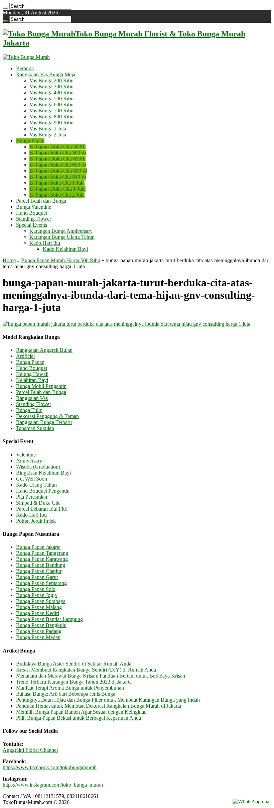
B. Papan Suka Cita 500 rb (57, 153)
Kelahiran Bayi (32, 380)
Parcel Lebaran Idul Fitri (41, 509)
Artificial (25, 356)
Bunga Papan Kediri (37, 613)
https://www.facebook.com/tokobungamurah (50, 767)
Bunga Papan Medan (38, 637)
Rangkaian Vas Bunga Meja (45, 74)
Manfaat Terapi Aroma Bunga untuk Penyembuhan (70, 688)
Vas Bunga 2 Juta (47, 134)
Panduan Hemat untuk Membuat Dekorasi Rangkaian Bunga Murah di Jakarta (98, 706)
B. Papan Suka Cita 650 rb (57, 165)
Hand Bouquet (31, 213)
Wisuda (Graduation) (38, 467)
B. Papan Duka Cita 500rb (57, 146)
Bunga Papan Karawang (42, 559)
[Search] (5, 8)
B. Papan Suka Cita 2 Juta (57, 195)
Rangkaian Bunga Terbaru (44, 422)
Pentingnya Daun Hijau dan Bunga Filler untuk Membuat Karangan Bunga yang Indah (108, 700)
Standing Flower (33, 219)
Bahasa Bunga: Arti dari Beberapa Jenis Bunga (65, 694)
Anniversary (29, 461)
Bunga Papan (30, 140)
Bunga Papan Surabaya (40, 601)
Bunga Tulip (29, 410)
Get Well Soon (31, 479)
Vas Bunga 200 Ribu (51, 80)
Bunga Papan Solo (35, 589)
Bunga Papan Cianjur (38, 571)
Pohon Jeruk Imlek (36, 521)
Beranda (25, 68)
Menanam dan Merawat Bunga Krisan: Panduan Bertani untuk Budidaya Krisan (100, 676)
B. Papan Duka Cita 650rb (57, 159)
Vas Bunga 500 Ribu (51, 98)
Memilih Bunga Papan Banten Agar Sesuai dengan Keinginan (81, 712)
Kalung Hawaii (32, 374)
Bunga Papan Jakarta (38, 547)
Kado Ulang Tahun (36, 485)
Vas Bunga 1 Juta (47, 128)
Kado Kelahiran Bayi (65, 249)
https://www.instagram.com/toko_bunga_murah (53, 785)
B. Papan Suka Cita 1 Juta (57, 183)
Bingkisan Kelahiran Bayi (43, 473)
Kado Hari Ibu (44, 243)
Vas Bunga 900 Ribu (51, 122)
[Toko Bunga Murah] (26, 57)
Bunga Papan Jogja (36, 595)
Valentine (26, 455)
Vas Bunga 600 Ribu (51, 104)
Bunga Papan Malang (39, 607)
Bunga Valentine (33, 207)
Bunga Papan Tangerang (42, 553)
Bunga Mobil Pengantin (41, 386)
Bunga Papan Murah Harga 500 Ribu (60, 260)
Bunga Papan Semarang (41, 583)
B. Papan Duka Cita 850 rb (58, 171)
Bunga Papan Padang (38, 631)
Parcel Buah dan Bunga (41, 201)
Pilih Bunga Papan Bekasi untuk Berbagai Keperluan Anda (78, 718)
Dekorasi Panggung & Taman (47, 416)
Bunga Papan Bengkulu (41, 625)
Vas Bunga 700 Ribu (51, 110)
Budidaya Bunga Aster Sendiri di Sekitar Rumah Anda (73, 664)
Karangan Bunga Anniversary (61, 231)
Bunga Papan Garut (37, 577)
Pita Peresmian (31, 497)
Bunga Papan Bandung (40, 565)
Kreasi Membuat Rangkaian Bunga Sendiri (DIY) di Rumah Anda (86, 670)
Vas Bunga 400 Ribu (51, 92)
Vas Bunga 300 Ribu (51, 86)
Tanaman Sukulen (35, 428)
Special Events (31, 225)
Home (9, 260)
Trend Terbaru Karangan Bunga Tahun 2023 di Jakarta (74, 682)
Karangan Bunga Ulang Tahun (62, 237)
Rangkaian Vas (32, 398)
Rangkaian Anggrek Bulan (44, 350)
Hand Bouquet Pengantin (43, 491)
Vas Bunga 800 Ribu (51, 116)
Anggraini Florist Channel (30, 750)
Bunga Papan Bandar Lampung (49, 619)
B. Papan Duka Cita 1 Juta (57, 189)
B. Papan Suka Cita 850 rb (57, 177)
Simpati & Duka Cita (38, 503)
